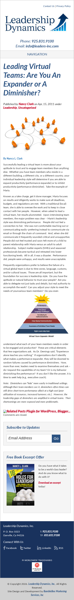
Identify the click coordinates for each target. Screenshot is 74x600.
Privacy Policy (63, 6)
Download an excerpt (49, 483)
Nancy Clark (26, 104)
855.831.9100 (52, 535)
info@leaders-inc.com (42, 46)
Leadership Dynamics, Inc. (41, 584)
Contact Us (48, 6)
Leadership (10, 107)
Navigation (37, 54)
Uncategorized (27, 107)
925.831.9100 (43, 41)
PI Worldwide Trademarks (37, 560)
